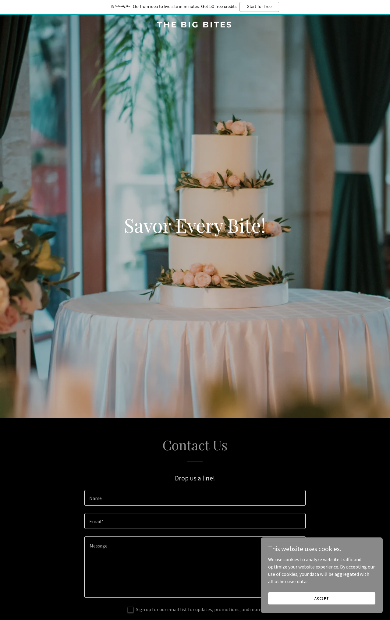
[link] (195, 26)
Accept (321, 598)
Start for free (259, 7)
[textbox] (194, 498)
